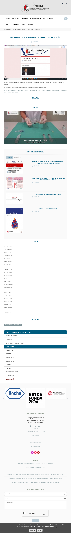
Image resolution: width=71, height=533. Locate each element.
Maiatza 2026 (8, 247)
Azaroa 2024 (8, 255)
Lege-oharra (35, 435)
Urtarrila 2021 (8, 284)
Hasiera (8, 18)
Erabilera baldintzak (35, 439)
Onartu (31, 530)
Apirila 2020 (7, 295)
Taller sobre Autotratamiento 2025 (35, 467)
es (62, 3)
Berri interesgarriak (35, 18)
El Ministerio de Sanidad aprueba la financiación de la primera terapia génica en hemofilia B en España (35, 478)
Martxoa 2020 (8, 298)
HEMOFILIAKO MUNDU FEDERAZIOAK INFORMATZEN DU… (48, 194)
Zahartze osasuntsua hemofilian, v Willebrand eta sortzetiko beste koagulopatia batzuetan (48, 179)
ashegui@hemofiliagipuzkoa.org (37, 431)
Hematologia (9, 350)
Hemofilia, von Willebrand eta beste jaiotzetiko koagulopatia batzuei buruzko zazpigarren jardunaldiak (48, 162)
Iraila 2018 (7, 304)
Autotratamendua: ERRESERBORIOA (13, 324)
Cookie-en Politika (35, 446)
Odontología (10, 379)
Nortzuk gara (15, 18)
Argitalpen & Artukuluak (12, 25)
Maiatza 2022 (8, 272)
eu (64, 3)
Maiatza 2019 (8, 301)
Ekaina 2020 (7, 293)
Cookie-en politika (49, 526)
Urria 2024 (7, 258)
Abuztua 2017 (8, 313)
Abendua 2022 (8, 269)
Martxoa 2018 (8, 310)
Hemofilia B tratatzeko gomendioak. (48, 209)
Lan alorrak (9, 339)
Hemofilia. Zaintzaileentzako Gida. (36, 471)
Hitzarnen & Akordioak (27, 25)
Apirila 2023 (7, 267)
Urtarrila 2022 (8, 275)
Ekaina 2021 (7, 278)
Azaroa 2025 (8, 249)
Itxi (38, 530)
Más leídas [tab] (17, 157)
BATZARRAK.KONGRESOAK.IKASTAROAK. (15, 343)
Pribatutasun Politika (35, 442)
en (66, 3)
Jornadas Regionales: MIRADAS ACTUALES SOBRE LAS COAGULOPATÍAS (35, 463)
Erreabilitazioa (10, 357)
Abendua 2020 (8, 287)
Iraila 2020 (7, 290)
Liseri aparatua (10, 375)
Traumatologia (10, 361)
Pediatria (8, 354)
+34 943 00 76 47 (36, 428)
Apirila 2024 (7, 264)
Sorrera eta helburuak (12, 336)
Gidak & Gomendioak (48, 18)
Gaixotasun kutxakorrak (12, 372)
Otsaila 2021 (8, 281)
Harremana (25, 18)
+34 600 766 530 (36, 426)
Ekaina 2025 (7, 252)
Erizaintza (8, 365)
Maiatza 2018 (8, 307)
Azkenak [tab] (9, 157)
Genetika (8, 368)
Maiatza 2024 (8, 261)
